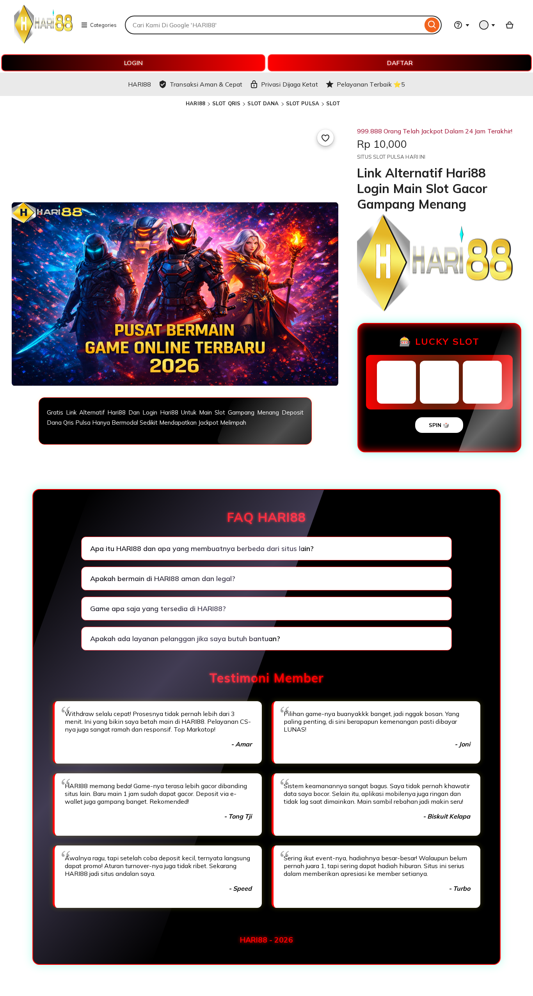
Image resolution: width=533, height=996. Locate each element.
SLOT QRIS (226, 103)
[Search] (432, 25)
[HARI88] (43, 41)
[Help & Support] (461, 25)
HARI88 (195, 103)
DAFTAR (400, 63)
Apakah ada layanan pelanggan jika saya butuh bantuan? (185, 638)
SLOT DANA (263, 103)
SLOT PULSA (302, 103)
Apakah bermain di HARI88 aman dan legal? (162, 578)
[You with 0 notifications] (487, 25)
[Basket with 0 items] (509, 25)
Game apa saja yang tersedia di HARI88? (158, 608)
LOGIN (133, 63)
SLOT (333, 103)
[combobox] (274, 25)
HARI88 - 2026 (266, 940)
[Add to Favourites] (325, 137)
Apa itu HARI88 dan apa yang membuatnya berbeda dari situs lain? (202, 548)
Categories (103, 25)
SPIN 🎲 (439, 425)
